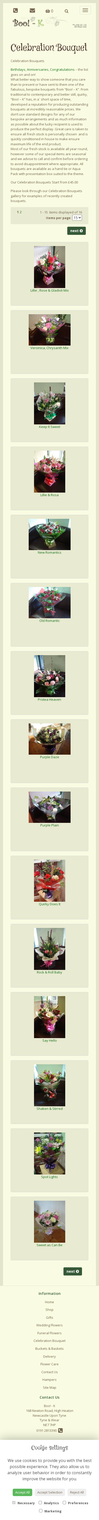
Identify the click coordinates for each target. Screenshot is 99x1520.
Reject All (77, 1492)
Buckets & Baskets (49, 1348)
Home (49, 1302)
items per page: (59, 218)
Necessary (26, 1503)
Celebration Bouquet (49, 1340)
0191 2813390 (47, 1430)
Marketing (52, 1511)
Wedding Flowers (49, 1325)
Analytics (51, 1503)
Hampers (49, 1379)
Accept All (22, 1492)
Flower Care (49, 1364)
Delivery (49, 1356)
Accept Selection (49, 1492)
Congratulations (62, 69)
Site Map (49, 1387)
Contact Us (49, 1372)
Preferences (77, 1503)
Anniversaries (37, 69)
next (75, 230)
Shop (49, 1309)
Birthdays (18, 69)
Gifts (49, 1317)
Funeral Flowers (49, 1333)
